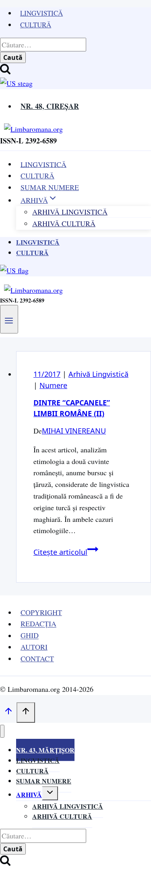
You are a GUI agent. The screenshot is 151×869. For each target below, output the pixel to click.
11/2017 (46, 374)
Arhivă (29, 794)
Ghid (30, 635)
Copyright (41, 612)
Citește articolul (65, 552)
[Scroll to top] (8, 712)
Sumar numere (43, 780)
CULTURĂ (37, 175)
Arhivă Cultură (63, 223)
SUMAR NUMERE (50, 187)
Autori (34, 647)
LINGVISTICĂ (43, 164)
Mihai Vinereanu (74, 431)
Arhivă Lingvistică (98, 374)
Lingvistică (41, 13)
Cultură (35, 24)
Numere (53, 385)
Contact (37, 658)
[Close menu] (2, 731)
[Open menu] (9, 319)
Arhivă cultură (62, 816)
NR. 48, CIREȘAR (50, 106)
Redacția (38, 624)
